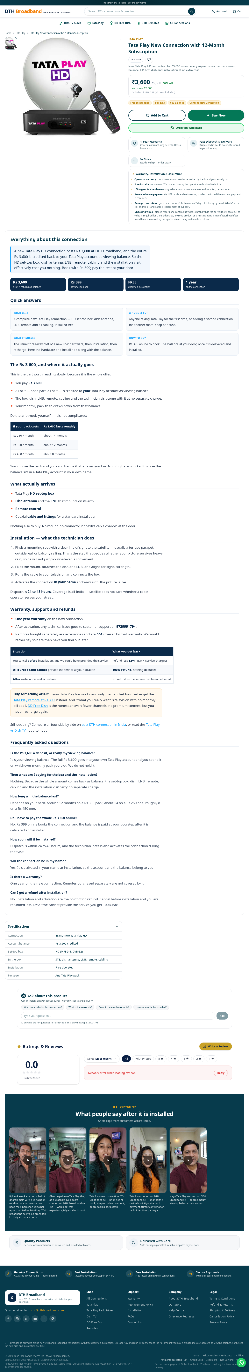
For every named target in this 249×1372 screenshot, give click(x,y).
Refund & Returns (221, 1304)
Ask (222, 1016)
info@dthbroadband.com (47, 1310)
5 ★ (161, 1058)
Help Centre (176, 1310)
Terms (195, 1355)
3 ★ (186, 1058)
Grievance (226, 1355)
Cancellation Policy (222, 1316)
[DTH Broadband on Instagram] (17, 1318)
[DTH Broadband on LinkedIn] (43, 1318)
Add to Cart (159, 115)
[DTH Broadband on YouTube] (35, 1318)
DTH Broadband (32, 1294)
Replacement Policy (140, 1304)
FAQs (131, 1316)
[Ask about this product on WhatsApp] (241, 1362)
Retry (220, 1073)
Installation (135, 1310)
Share (136, 59)
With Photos (143, 1058)
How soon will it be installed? (151, 1007)
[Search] (191, 11)
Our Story (175, 1304)
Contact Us (135, 1322)
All (126, 1058)
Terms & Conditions (222, 1298)
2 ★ (199, 1058)
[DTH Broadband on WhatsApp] (52, 1318)
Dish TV (91, 1316)
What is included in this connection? (43, 1007)
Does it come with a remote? (113, 1007)
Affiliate (240, 1355)
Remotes (92, 1328)
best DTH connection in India (104, 724)
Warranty (134, 1298)
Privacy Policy (218, 1322)
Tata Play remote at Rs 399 (34, 700)
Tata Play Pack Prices (100, 1310)
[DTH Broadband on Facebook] (8, 1318)
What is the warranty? (80, 1007)
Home (8, 33)
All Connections (97, 1298)
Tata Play (20, 33)
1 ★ (211, 1058)
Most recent (99, 1058)
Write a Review (218, 1046)
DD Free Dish (38, 705)
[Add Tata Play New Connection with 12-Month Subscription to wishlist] (149, 59)
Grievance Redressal (182, 1316)
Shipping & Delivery (222, 1310)
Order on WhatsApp (189, 128)
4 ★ (173, 1058)
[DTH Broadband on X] (26, 1318)
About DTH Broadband (183, 1298)
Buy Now (219, 115)
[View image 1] (11, 43)
